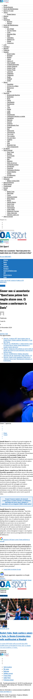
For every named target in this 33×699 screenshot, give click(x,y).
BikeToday (10, 193)
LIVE (5, 45)
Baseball (9, 56)
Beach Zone (10, 191)
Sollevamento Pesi (13, 125)
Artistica (9, 21)
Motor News (11, 199)
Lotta (8, 111)
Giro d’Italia (10, 29)
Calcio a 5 (10, 61)
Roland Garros (11, 14)
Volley (9, 80)
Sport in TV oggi (8, 11)
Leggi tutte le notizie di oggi (12, 569)
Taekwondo (10, 131)
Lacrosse (10, 72)
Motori (6, 82)
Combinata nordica (12, 165)
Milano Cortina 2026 (13, 181)
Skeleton (9, 161)
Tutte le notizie (8, 177)
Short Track (10, 152)
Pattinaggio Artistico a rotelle (16, 116)
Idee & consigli (8, 216)
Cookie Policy (7, 678)
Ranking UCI (10, 39)
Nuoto (5, 18)
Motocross (10, 88)
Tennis (6, 12)
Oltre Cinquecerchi (12, 147)
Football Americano (13, 64)
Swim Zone (10, 206)
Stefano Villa (4, 334)
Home (5, 5)
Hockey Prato (11, 70)
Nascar (9, 91)
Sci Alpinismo (11, 175)
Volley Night (11, 209)
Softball (9, 79)
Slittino (9, 157)
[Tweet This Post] (18, 428)
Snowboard (10, 166)
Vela (8, 143)
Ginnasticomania (12, 197)
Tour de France (11, 30)
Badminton (10, 97)
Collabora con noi (8, 673)
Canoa (9, 100)
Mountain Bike (11, 34)
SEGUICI (2, 578)
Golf (8, 106)
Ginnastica (7, 20)
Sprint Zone (10, 204)
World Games (8, 184)
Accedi (6, 188)
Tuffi (8, 141)
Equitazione (10, 104)
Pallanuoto (10, 75)
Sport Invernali (8, 150)
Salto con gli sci (12, 163)
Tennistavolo (11, 132)
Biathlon (9, 154)
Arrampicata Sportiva (13, 95)
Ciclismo (6, 27)
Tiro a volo (10, 134)
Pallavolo (6, 50)
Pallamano (10, 73)
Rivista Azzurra (8, 7)
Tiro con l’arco (11, 138)
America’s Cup (11, 145)
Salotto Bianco (11, 202)
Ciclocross (10, 43)
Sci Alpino (7, 148)
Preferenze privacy (9, 680)
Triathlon (9, 139)
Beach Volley (11, 54)
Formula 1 (7, 47)
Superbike (10, 84)
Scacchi (9, 122)
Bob (8, 159)
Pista (8, 32)
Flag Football (11, 63)
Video (5, 190)
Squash (9, 127)
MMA (8, 113)
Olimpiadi (6, 179)
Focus (9, 195)
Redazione (6, 671)
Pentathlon (10, 118)
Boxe (8, 98)
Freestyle (10, 168)
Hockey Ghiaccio (12, 66)
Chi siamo (6, 669)
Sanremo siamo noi (13, 215)
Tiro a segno (11, 136)
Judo (8, 107)
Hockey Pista (11, 68)
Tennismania (11, 208)
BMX (8, 36)
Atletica (6, 16)
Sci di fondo (10, 156)
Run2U (9, 200)
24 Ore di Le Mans (12, 86)
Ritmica (9, 23)
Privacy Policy (7, 675)
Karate (9, 109)
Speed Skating (11, 172)
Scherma (9, 123)
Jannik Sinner (27, 580)
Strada (9, 41)
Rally (8, 89)
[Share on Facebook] (18, 426)
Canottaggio (10, 102)
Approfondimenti (9, 182)
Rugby (9, 77)
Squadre (6, 52)
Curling (9, 173)
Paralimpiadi (11, 115)
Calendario (10, 38)
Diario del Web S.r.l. (6, 691)
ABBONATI (8, 257)
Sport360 (6, 93)
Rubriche (9, 120)
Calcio (9, 59)
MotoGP (6, 48)
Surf (8, 129)
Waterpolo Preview (13, 211)
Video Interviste (12, 213)
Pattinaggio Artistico (13, 170)
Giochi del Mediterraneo (11, 9)
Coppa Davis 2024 (17, 580)
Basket (9, 57)
